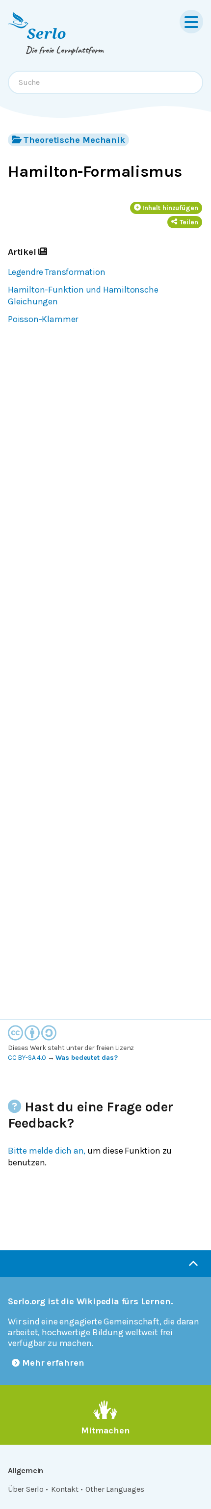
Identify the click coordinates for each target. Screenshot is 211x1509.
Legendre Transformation (57, 272)
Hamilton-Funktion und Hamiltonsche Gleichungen (83, 295)
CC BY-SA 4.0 (27, 1057)
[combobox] (105, 82)
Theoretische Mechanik (74, 140)
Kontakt (65, 1489)
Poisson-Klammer (43, 319)
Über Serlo (26, 1489)
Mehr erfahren (53, 1362)
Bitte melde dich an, (46, 1150)
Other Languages (114, 1489)
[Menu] (191, 21)
